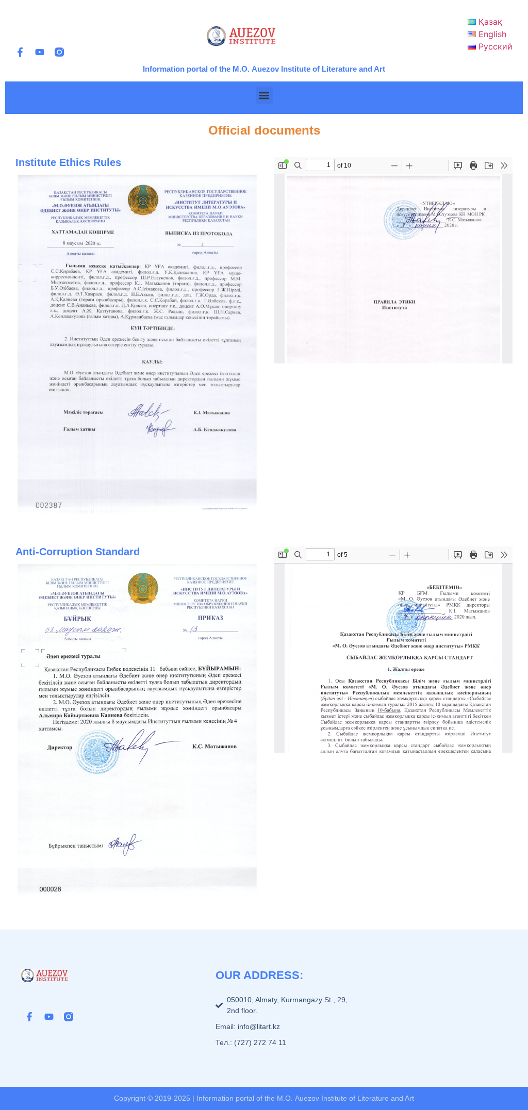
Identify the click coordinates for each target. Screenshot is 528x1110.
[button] (264, 95)
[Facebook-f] (20, 52)
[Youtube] (39, 52)
